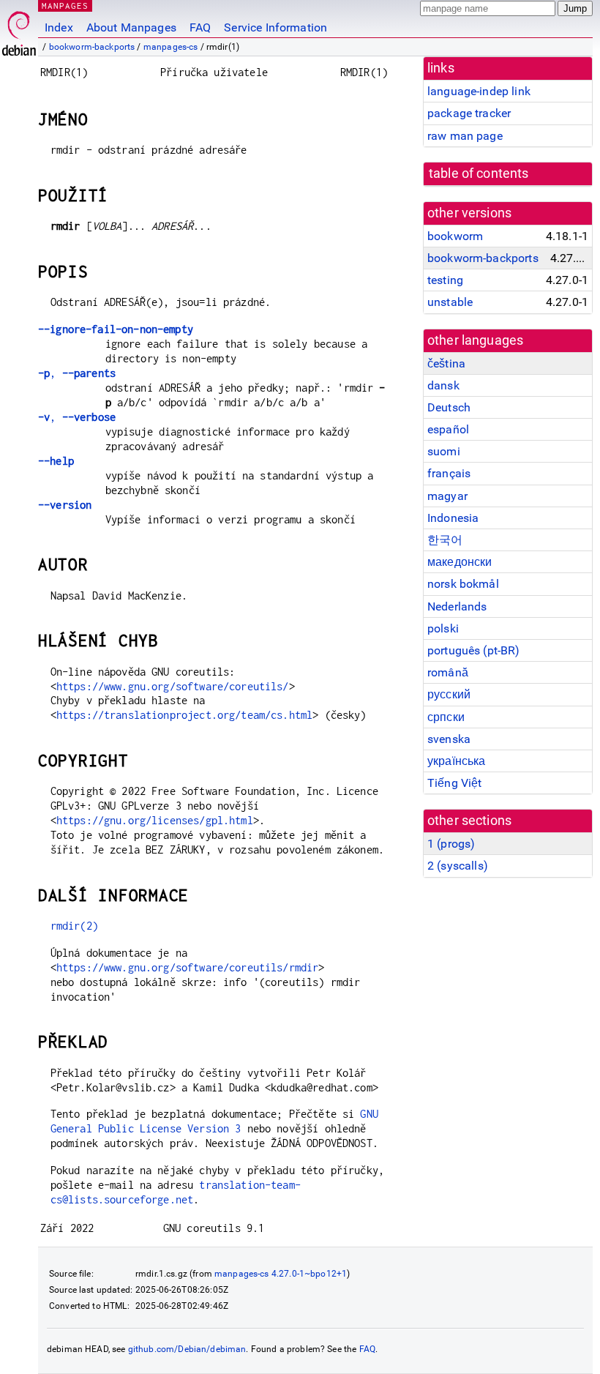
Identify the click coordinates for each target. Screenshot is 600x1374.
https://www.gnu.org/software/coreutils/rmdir (187, 967)
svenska (448, 739)
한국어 (444, 540)
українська (456, 761)
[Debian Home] (19, 29)
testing (445, 280)
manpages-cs (170, 47)
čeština (446, 363)
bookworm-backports (92, 47)
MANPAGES (65, 5)
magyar (447, 496)
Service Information (275, 27)
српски (446, 717)
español (448, 429)
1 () (451, 844)
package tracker (469, 113)
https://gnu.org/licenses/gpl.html (154, 820)
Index (59, 27)
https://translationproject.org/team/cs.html (184, 715)
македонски (459, 562)
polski (443, 628)
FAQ (200, 27)
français (448, 473)
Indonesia (453, 518)
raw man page (465, 136)
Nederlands (457, 606)
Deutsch (448, 407)
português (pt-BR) (473, 650)
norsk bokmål (463, 584)
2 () (457, 866)
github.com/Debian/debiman (187, 1349)
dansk (443, 385)
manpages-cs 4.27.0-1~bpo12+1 (280, 1274)
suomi (443, 451)
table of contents (479, 173)
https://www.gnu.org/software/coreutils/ (172, 686)
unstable (450, 302)
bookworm (455, 236)
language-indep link (478, 91)
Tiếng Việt (454, 783)
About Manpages (131, 27)
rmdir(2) (74, 925)
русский (448, 694)
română (447, 672)
